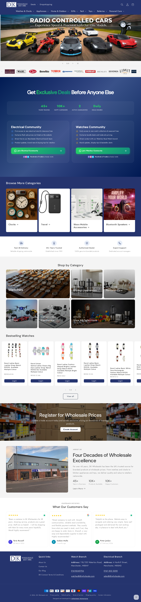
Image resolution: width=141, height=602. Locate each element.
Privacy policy (54, 595)
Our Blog (42, 570)
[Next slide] (72, 63)
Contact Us (43, 566)
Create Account (70, 429)
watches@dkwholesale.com (83, 576)
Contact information (104, 595)
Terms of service (78, 595)
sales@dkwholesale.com (114, 576)
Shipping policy (91, 595)
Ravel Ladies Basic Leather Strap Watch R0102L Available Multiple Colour (92, 366)
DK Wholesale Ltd (42, 595)
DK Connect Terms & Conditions (51, 575)
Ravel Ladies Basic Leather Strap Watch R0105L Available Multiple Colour (12, 366)
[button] (24, 11)
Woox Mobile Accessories (81, 226)
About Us (42, 562)
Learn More (78, 488)
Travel (44, 224)
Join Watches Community (92, 150)
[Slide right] (75, 389)
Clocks (12, 224)
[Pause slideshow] (78, 63)
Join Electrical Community (28, 150)
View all (70, 396)
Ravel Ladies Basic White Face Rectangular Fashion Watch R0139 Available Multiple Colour (120, 371)
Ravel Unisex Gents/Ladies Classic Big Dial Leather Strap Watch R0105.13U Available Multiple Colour (41, 368)
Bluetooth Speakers (116, 224)
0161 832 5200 (111, 570)
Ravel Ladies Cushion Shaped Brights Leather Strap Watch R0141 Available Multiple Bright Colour (67, 368)
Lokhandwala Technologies (79, 599)
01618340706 (77, 570)
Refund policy (66, 595)
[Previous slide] (62, 63)
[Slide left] (65, 389)
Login (14, 380)
